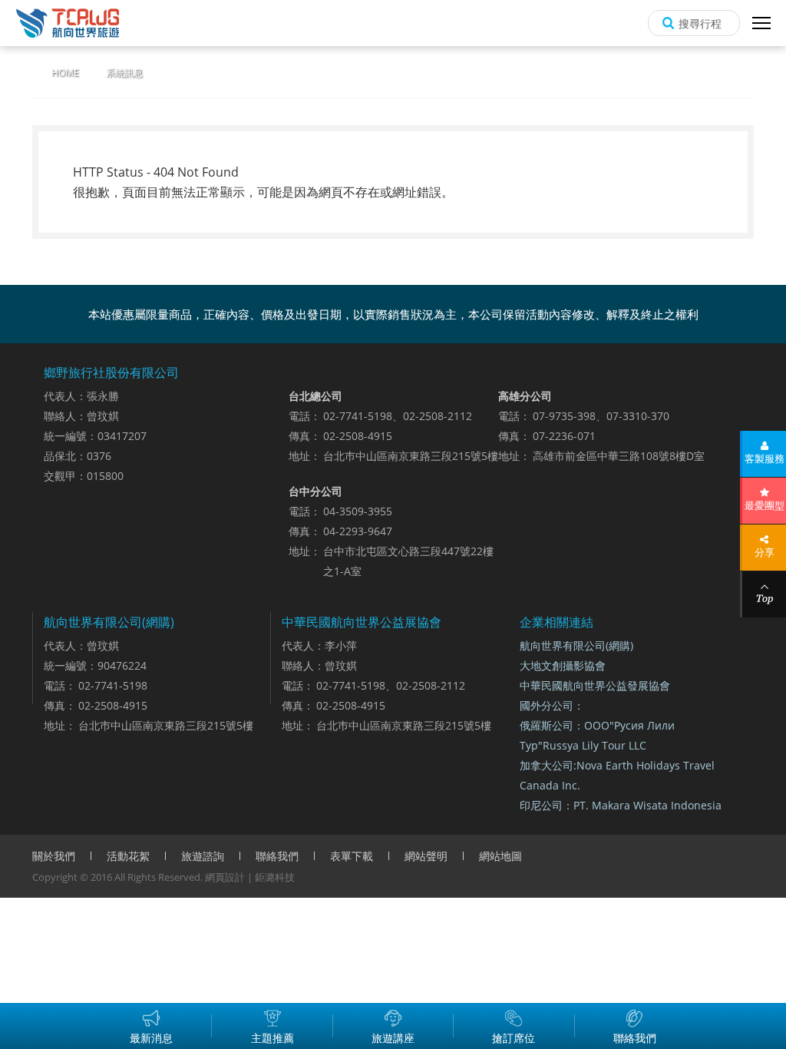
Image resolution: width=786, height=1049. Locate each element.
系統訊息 (124, 72)
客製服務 (764, 458)
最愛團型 (764, 505)
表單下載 (351, 856)
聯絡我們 (277, 856)
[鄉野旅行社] (67, 23)
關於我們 (53, 856)
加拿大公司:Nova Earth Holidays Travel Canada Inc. (617, 775)
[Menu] (761, 23)
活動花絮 (128, 856)
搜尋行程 (700, 23)
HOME (65, 72)
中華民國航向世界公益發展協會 (595, 685)
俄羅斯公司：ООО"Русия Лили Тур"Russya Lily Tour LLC (597, 735)
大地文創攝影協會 (563, 665)
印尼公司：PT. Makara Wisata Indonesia (621, 805)
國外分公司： (552, 705)
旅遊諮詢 (202, 856)
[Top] (764, 594)
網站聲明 (426, 856)
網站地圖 (500, 856)
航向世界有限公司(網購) (576, 645)
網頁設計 (225, 877)
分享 (764, 552)
